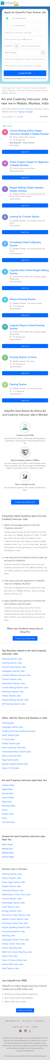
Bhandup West (8, 805)
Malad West (7, 789)
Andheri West (8, 785)
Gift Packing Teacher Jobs (13, 704)
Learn (27, 1027)
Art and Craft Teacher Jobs (14, 667)
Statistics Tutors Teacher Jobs (15, 919)
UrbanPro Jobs (17, 1027)
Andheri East (7, 814)
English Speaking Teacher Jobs (16, 927)
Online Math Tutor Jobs (12, 964)
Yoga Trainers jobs (10, 759)
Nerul (4, 818)
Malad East (7, 801)
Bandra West (7, 793)
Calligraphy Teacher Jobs (13, 671)
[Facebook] (20, 1031)
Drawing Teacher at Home (23, 357)
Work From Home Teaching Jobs (17, 952)
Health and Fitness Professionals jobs (19, 731)
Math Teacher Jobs (10, 968)
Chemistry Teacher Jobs (13, 890)
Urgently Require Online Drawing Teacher (27, 327)
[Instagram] (25, 1031)
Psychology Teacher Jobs (13, 902)
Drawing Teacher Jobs (12, 658)
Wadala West (8, 852)
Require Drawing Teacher (23, 299)
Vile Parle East (8, 822)
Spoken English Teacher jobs (15, 764)
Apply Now (25, 152)
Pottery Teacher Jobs (11, 695)
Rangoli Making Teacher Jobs (15, 699)
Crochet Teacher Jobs (12, 679)
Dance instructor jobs (11, 755)
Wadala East (7, 848)
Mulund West (8, 797)
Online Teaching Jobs (12, 947)
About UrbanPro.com (12, 1021)
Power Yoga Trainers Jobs (13, 882)
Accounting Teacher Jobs (13, 931)
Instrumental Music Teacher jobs (16, 751)
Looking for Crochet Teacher (25, 216)
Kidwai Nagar (8, 856)
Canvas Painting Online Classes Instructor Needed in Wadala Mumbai (29, 132)
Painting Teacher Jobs (12, 663)
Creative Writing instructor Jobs (16, 675)
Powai (4, 809)
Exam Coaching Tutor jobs (14, 747)
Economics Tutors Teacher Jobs (16, 915)
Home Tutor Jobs (10, 956)
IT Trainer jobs (8, 739)
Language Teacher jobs (12, 727)
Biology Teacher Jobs (11, 911)
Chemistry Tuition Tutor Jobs (15, 923)
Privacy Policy (38, 1021)
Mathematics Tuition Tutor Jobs (16, 894)
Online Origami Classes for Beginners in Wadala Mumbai (29, 163)
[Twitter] (30, 1031)
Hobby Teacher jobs (11, 743)
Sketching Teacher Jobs (12, 691)
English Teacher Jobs (11, 886)
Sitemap (34, 1027)
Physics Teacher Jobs (11, 878)
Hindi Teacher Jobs (10, 906)
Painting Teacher (18, 384)
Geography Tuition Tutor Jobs (15, 939)
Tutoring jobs (8, 723)
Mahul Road (7, 844)
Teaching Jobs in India (11, 88)
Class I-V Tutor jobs (10, 768)
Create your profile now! (25, 502)
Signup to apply (25, 111)
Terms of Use (26, 1021)
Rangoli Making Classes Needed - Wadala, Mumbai (27, 189)
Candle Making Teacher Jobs (15, 687)
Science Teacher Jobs (12, 898)
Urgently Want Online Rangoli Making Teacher (29, 272)
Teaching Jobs (8, 935)
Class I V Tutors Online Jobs (14, 960)
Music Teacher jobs (10, 735)
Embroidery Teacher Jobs (13, 683)
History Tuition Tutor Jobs (13, 943)
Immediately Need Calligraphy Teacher (25, 244)
